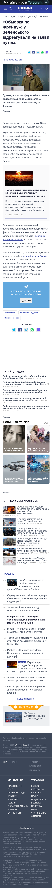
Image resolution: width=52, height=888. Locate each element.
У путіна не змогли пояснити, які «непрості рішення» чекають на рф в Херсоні (25, 400)
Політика (44, 16)
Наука (34, 796)
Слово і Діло (9, 16)
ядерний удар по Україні (34, 256)
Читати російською (12, 60)
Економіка (37, 789)
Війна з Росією (11, 318)
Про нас (35, 762)
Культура (36, 792)
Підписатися (26, 300)
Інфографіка (26, 707)
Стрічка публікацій (27, 16)
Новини (9, 574)
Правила (35, 770)
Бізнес (35, 786)
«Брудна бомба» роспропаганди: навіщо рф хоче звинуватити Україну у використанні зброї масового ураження (26, 193)
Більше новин (24, 699)
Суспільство (38, 813)
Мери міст (14, 809)
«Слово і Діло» (21, 745)
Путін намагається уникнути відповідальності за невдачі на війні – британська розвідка (26, 408)
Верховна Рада (16, 792)
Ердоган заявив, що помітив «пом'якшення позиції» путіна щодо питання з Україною (25, 392)
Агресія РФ (9, 313)
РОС (47, 9)
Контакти (35, 766)
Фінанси (36, 816)
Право (34, 809)
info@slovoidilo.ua (26, 828)
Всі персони (15, 813)
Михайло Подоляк (29, 313)
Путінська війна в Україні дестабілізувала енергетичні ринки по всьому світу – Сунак (26, 384)
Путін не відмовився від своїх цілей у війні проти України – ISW (24, 377)
